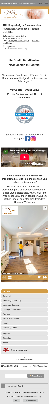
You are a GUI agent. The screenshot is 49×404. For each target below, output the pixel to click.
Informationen (30, 400)
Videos (5, 342)
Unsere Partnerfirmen (11, 318)
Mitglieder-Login (9, 366)
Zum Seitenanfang (24, 359)
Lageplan (6, 323)
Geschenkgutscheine (19, 350)
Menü (41, 3)
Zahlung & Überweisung (12, 309)
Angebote (6, 333)
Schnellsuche (37, 376)
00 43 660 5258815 (15, 38)
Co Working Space (10, 327)
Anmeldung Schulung (11, 305)
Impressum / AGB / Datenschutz (35, 366)
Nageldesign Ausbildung (12, 300)
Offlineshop (7, 338)
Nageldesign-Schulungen (15, 75)
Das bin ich (7, 296)
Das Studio (7, 291)
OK (16, 400)
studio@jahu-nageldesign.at (18, 40)
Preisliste (6, 314)
